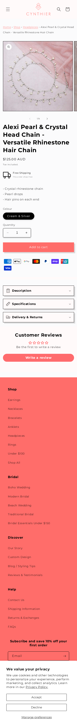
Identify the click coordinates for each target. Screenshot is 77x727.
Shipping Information (24, 609)
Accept (36, 697)
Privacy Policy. (37, 687)
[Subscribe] (64, 656)
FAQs (12, 626)
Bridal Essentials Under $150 (29, 523)
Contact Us (16, 600)
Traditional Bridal (21, 514)
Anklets (13, 427)
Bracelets (15, 418)
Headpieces (30, 27)
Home (7, 27)
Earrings (14, 400)
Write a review (38, 358)
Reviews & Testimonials (25, 575)
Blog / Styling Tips (21, 566)
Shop (17, 27)
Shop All (14, 462)
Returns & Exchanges (23, 618)
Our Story (15, 548)
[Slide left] (29, 118)
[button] (8, 9)
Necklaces (15, 409)
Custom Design (19, 557)
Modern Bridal (18, 496)
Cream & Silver (18, 216)
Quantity (9, 224)
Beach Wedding (20, 505)
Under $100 (16, 453)
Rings (12, 444)
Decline (36, 707)
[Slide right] (47, 118)
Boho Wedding (19, 487)
